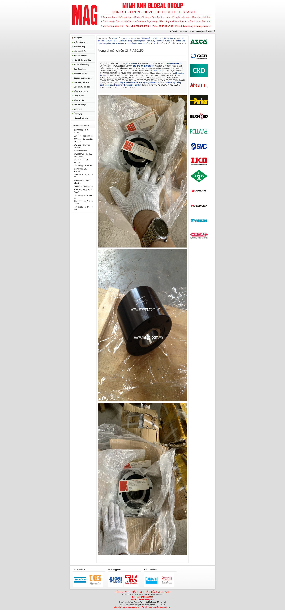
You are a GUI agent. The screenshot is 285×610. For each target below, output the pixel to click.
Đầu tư (198, 31)
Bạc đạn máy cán (159, 38)
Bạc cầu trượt (80, 105)
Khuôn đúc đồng (125, 41)
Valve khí (77, 109)
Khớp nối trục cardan (132, 85)
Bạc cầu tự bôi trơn (82, 87)
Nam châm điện (80, 151)
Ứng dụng (78, 114)
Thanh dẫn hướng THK (165, 41)
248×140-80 (138, 66)
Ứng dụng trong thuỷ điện (126, 43)
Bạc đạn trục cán (173, 38)
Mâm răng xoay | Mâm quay (144, 41)
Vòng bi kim (79, 96)
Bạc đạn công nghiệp (142, 38)
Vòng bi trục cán (81, 91)
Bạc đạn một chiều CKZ (149, 83)
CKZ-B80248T (156, 71)
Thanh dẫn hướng (81, 65)
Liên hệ (212, 31)
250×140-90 (149, 66)
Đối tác (205, 31)
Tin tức (191, 31)
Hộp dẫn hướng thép (82, 60)
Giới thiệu (174, 31)
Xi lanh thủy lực (80, 56)
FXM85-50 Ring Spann (83, 186)
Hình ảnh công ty (81, 118)
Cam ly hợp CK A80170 (83, 166)
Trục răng (118, 85)
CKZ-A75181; (132, 64)
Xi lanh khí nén (80, 51)
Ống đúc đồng (80, 69)
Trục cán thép (79, 47)
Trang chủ (78, 38)
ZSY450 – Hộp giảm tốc (83, 136)
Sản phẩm (183, 31)
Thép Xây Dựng (80, 42)
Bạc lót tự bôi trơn (81, 82)
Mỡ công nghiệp (80, 73)
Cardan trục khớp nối (83, 78)
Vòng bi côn (79, 100)
